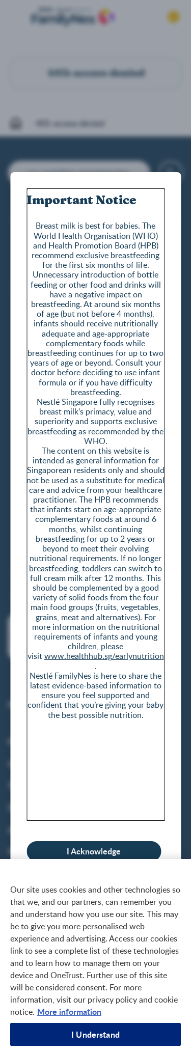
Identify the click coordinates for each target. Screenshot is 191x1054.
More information (69, 1011)
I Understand (95, 1034)
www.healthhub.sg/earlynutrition (104, 655)
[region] (95, 956)
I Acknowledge (94, 851)
